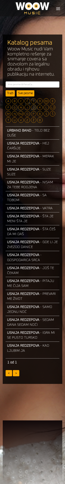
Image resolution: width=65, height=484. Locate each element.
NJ (21, 113)
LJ (52, 107)
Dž (46, 101)
